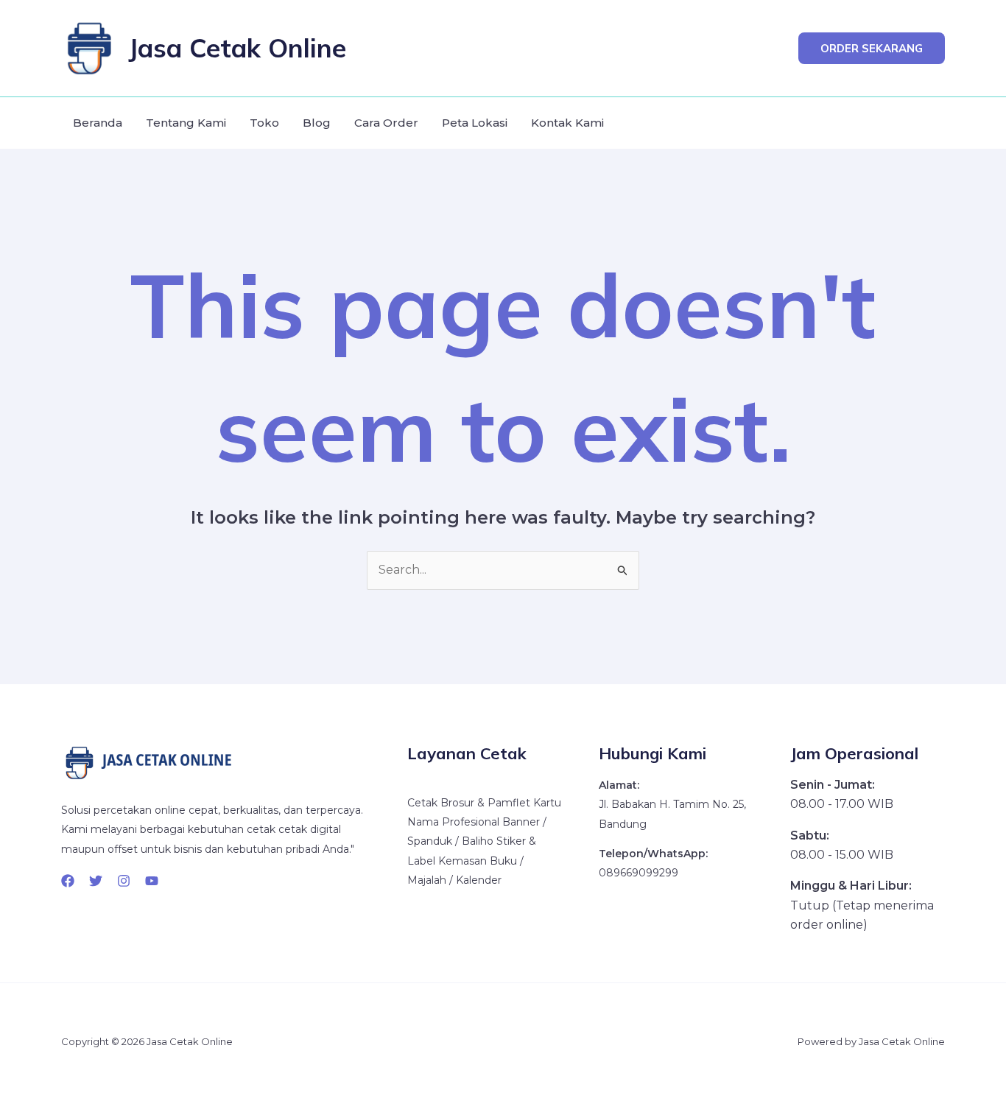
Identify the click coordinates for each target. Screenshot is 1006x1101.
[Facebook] (67, 880)
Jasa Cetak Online (237, 48)
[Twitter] (95, 880)
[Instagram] (123, 880)
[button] (871, 48)
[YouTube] (151, 880)
